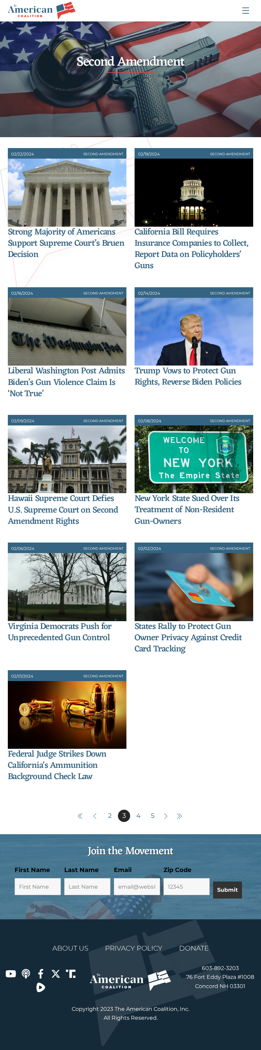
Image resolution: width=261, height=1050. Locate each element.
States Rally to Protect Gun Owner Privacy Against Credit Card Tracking (188, 638)
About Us (70, 948)
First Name (32, 870)
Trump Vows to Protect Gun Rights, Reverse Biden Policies (188, 377)
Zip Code (177, 870)
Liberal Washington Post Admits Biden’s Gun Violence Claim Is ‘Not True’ (66, 383)
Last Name (81, 870)
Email (123, 870)
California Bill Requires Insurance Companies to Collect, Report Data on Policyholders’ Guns (192, 249)
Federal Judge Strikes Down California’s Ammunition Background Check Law (57, 766)
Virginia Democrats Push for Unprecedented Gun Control (59, 632)
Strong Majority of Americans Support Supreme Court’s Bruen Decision (66, 244)
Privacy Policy (133, 948)
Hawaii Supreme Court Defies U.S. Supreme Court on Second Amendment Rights (63, 510)
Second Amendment (103, 154)
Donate (194, 948)
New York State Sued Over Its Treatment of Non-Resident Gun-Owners (187, 510)
